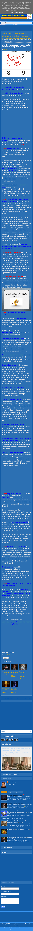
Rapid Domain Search (24, 929)
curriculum (27, 35)
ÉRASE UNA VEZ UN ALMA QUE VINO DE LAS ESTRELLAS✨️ (14, 674)
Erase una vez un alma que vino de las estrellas (5, 690)
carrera (11, 35)
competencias (20, 35)
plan (18, 38)
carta (15, 35)
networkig (9, 38)
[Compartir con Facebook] (8, 658)
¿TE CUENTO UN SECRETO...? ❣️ (15, 795)
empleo (4, 36)
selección (22, 38)
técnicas (28, 38)
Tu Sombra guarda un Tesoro (15, 803)
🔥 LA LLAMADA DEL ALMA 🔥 (6, 672)
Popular (4, 792)
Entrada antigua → (27, 698)
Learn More (14, 12)
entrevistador (10, 36)
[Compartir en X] (6, 658)
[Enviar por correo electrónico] (3, 658)
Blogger (16, 925)
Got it (21, 12)
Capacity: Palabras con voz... (18, 923)
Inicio (17, 698)
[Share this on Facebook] (6, 654)
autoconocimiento (17, 33)
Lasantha (26, 927)
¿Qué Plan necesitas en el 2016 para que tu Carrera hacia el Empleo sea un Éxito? (16, 46)
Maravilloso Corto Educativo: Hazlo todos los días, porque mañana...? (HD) (19, 821)
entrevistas (16, 36)
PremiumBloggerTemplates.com (11, 929)
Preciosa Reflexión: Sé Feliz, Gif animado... (19, 829)
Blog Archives (18, 792)
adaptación (9, 33)
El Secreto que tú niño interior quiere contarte (19, 837)
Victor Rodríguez (13, 782)
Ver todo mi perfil (11, 784)
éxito (23, 36)
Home (3, 33)
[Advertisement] (17, 28)
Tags (10, 792)
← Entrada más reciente (7, 698)
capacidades (5, 35)
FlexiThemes (12, 927)
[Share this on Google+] (9, 654)
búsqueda (24, 33)
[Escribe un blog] (5, 658)
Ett (20, 36)
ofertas (15, 38)
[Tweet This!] (7, 654)
